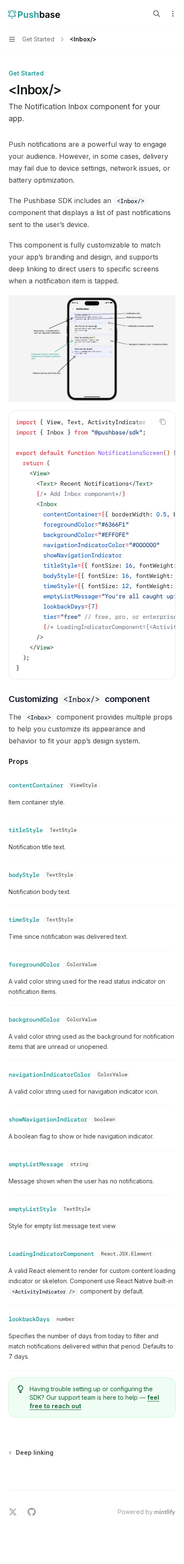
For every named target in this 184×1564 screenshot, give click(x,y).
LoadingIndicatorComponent (51, 1253)
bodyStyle (24, 874)
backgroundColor (34, 1019)
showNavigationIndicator (48, 1119)
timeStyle (24, 919)
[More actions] (173, 14)
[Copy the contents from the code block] (162, 421)
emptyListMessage (36, 1164)
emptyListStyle (32, 1209)
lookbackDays (29, 1319)
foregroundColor (34, 964)
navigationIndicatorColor (50, 1074)
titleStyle (26, 830)
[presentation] (92, 545)
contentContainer (36, 785)
